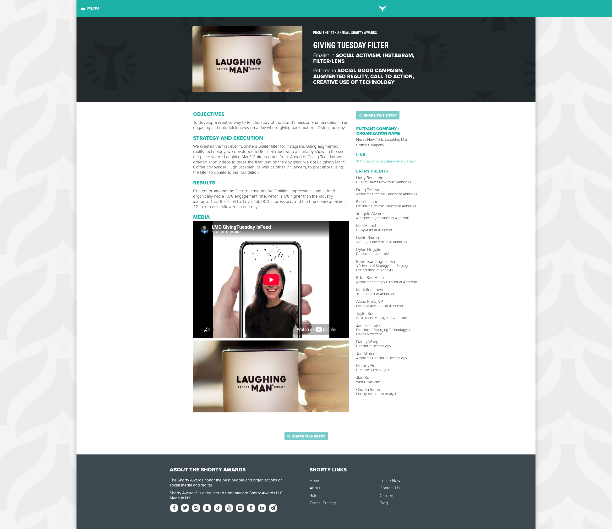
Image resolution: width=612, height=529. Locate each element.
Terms (315, 503)
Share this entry (380, 115)
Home (315, 480)
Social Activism (358, 55)
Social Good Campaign (370, 70)
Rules (314, 495)
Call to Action (391, 76)
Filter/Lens (328, 61)
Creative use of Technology (353, 82)
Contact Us (390, 488)
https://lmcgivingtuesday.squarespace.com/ (395, 161)
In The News (391, 480)
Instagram (398, 55)
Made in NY (180, 498)
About (315, 488)
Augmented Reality (340, 76)
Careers (387, 495)
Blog (384, 503)
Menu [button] (93, 8)
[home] (382, 8)
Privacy (329, 503)
